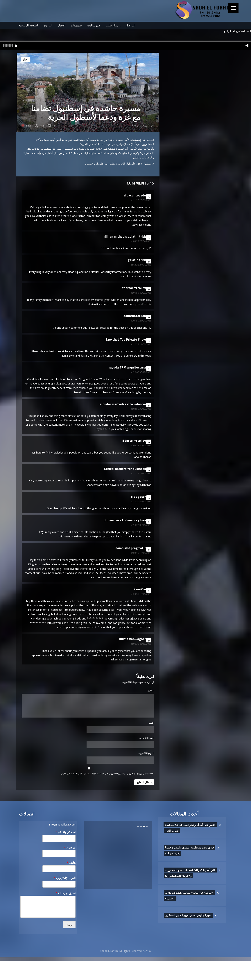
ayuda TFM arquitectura (128, 367)
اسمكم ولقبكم (65, 832)
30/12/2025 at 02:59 (141, 408)
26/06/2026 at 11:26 (141, 200)
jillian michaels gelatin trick (125, 236)
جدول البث (93, 25)
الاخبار (61, 25)
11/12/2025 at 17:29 (141, 473)
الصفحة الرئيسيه (29, 25)
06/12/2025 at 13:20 (141, 501)
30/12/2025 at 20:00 (141, 372)
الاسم (151, 722)
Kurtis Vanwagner (132, 638)
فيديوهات (76, 25)
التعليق (151, 690)
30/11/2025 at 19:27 (141, 525)
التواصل (130, 25)
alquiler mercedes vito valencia (123, 404)
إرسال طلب (113, 25)
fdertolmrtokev (134, 440)
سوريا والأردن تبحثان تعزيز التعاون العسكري (188, 915)
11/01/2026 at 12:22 (141, 344)
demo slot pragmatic (130, 547)
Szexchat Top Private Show (125, 339)
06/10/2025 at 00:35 (141, 643)
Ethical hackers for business (125, 468)
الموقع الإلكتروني (146, 753)
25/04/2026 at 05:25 (141, 241)
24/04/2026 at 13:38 (141, 264)
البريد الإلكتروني (146, 738)
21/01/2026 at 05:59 (141, 320)
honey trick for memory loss (125, 520)
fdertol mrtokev (134, 287)
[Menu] (233, 8)
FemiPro (140, 589)
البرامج (48, 25)
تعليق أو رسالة (66, 893)
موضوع (70, 847)
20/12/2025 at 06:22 (141, 445)
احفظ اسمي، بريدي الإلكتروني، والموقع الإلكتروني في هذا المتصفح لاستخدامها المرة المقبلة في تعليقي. (107, 773)
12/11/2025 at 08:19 (141, 552)
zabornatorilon (135, 315)
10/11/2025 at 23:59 (141, 594)
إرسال (69, 924)
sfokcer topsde (134, 195)
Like (28, 125)
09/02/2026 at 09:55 (141, 292)
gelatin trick (137, 259)
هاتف (71, 863)
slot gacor (138, 496)
